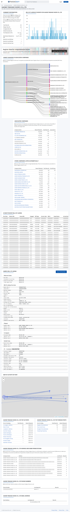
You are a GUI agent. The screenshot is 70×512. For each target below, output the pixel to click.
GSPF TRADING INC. (31, 96)
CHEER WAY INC (18, 147)
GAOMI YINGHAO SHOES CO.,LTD (11, 82)
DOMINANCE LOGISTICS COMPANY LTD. (58, 98)
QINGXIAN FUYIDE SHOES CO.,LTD (57, 85)
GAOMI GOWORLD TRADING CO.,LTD (22, 176)
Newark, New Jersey (7, 436)
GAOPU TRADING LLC (19, 195)
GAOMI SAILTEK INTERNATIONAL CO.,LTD (23, 185)
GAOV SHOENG (18, 203)
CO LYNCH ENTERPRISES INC (33, 89)
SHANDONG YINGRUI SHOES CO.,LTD (57, 90)
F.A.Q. (67, 510)
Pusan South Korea (41, 427)
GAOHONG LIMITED (19, 172)
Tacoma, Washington (7, 434)
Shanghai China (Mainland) (42, 429)
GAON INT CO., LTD (18, 191)
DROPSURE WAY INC (54, 66)
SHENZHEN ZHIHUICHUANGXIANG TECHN (59, 100)
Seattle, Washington (7, 432)
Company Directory (8, 5)
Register (66, 1)
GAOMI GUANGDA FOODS (20, 178)
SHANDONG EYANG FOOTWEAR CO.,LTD (58, 95)
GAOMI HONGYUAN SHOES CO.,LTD (57, 106)
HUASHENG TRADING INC (32, 69)
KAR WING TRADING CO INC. (33, 100)
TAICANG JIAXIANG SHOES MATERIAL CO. (58, 113)
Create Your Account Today (59, 51)
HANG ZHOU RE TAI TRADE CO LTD (57, 97)
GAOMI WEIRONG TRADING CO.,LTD (22, 187)
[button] (3, 378)
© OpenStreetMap (61, 416)
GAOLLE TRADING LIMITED (20, 174)
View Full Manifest (61, 271)
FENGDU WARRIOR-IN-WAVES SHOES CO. (58, 112)
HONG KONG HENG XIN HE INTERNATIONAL (59, 93)
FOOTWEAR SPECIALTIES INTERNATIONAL (36, 102)
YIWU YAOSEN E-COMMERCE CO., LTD (58, 71)
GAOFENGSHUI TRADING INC (20, 170)
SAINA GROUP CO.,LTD (54, 115)
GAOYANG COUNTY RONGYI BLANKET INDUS (24, 207)
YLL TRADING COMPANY (32, 93)
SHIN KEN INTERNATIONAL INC (21, 151)
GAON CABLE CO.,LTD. (19, 189)
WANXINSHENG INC (31, 98)
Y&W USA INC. (30, 81)
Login (60, 1)
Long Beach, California (7, 429)
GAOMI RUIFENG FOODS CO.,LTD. (21, 183)
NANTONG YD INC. (54, 104)
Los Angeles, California (7, 425)
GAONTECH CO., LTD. (19, 193)
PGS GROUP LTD (53, 116)
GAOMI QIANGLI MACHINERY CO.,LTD (22, 182)
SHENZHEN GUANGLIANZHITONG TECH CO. (59, 102)
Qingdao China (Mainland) (42, 425)
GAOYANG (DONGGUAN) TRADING (22, 205)
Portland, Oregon (6, 440)
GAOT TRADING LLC (19, 201)
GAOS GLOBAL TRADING (19, 197)
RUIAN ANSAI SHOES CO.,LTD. (56, 114)
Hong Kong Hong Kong (42, 430)
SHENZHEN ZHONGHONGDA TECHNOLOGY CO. (60, 110)
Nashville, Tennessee (7, 442)
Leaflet (56, 416)
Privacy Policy (54, 510)
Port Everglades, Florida (8, 438)
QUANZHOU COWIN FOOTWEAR (57, 88)
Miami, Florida (6, 427)
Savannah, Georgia (7, 430)
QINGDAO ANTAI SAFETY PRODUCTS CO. (58, 111)
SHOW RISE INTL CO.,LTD (55, 101)
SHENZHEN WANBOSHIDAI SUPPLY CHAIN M (59, 74)
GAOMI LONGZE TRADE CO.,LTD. (21, 180)
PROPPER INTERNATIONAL (20, 153)
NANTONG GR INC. (54, 105)
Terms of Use (61, 510)
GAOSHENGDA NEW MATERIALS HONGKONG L (24, 199)
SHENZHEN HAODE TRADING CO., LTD (58, 107)
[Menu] (2, 2)
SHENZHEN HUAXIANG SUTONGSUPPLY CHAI (59, 77)
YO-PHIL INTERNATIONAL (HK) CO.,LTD (58, 96)
